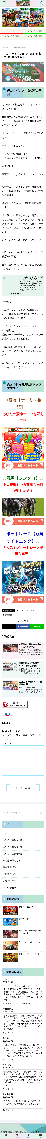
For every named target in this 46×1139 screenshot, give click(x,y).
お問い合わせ (9, 887)
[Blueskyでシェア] (28, 832)
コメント (8, 743)
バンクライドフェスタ (26, 611)
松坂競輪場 (8, 615)
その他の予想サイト (13, 860)
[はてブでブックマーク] (38, 839)
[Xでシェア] (8, 832)
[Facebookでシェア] (8, 839)
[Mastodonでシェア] (18, 832)
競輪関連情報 (9, 611)
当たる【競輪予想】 (13, 854)
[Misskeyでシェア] (38, 832)
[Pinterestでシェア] (18, 846)
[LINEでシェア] (8, 846)
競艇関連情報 (9, 874)
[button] (41, 813)
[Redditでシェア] (28, 839)
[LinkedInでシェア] (28, 846)
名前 (4, 773)
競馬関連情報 (9, 867)
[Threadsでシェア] (18, 839)
